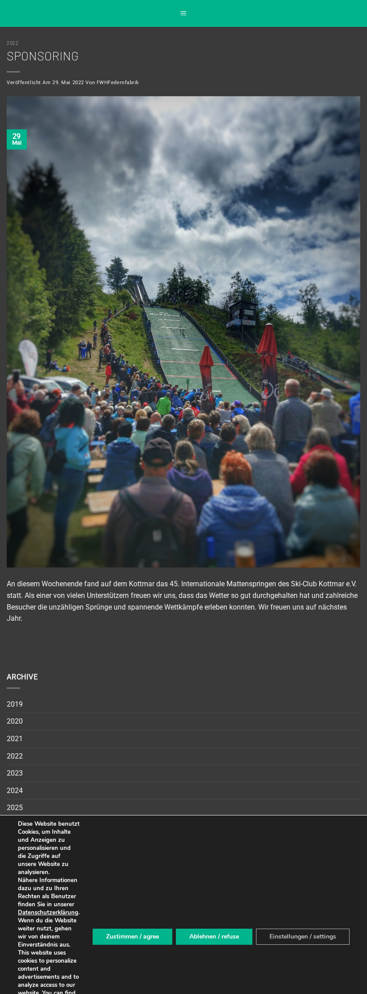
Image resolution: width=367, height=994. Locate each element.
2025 (15, 807)
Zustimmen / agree (132, 936)
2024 (15, 790)
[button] (183, 13)
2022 (12, 43)
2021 (15, 738)
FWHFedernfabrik (118, 82)
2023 (15, 773)
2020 (15, 721)
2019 (15, 704)
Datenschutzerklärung (48, 913)
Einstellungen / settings (302, 936)
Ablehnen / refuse (214, 936)
